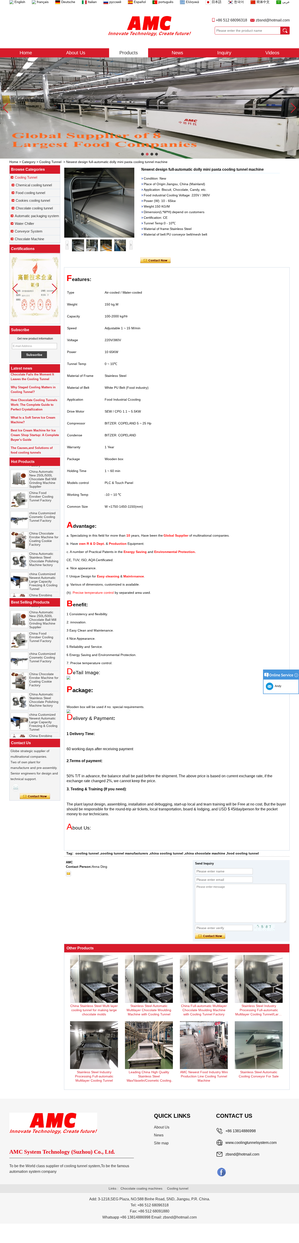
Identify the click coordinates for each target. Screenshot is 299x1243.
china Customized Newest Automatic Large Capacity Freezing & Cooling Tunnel (43, 572)
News (177, 52)
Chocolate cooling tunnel (34, 208)
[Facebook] (221, 1172)
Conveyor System (29, 231)
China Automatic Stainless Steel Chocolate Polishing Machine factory (43, 550)
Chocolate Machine (29, 239)
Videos (272, 52)
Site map (161, 1143)
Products (128, 52)
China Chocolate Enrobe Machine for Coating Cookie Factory (43, 530)
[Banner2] (149, 107)
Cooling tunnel (177, 1188)
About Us (75, 52)
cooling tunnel (87, 853)
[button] (142, 154)
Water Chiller (24, 224)
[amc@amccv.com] (68, 873)
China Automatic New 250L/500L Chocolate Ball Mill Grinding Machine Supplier (42, 470)
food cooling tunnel (243, 853)
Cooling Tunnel (50, 162)
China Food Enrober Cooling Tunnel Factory (41, 487)
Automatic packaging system (37, 216)
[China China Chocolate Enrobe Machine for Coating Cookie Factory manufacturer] (19, 531)
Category (29, 162)
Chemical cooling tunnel (34, 185)
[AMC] (149, 26)
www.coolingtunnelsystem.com (251, 1143)
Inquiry (224, 52)
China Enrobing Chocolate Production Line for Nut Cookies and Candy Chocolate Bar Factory (43, 595)
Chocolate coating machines (141, 1188)
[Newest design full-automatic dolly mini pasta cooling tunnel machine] (99, 202)
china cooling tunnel (166, 853)
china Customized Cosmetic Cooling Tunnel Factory (42, 508)
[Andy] (15, 787)
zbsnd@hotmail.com (273, 20)
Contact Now (35, 796)
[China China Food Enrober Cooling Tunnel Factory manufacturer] (19, 491)
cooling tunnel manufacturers (124, 853)
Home (26, 52)
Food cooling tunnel (30, 193)
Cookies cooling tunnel (33, 200)
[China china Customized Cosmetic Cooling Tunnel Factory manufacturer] (19, 511)
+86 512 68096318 (231, 20)
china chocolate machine (205, 853)
